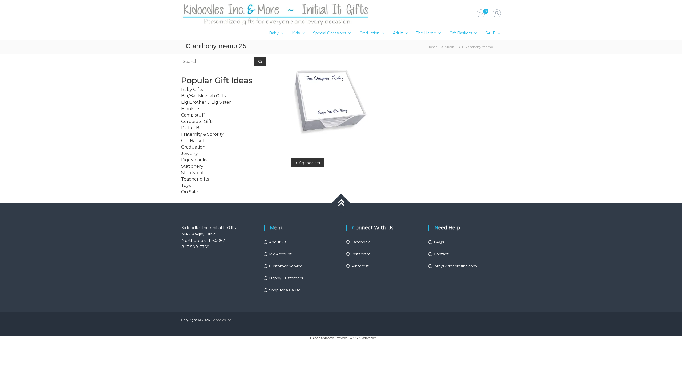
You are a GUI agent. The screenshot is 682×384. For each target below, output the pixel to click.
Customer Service (285, 266)
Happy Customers (286, 278)
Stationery (192, 166)
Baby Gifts (192, 89)
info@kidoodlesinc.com (455, 266)
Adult (398, 33)
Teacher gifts (195, 179)
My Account (280, 254)
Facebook (360, 242)
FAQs (439, 242)
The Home (426, 33)
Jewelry (189, 153)
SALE (490, 33)
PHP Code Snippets (320, 338)
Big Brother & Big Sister (206, 102)
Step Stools (193, 172)
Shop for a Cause (285, 290)
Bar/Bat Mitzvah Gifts (203, 95)
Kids (296, 33)
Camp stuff (193, 115)
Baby (274, 33)
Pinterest (360, 266)
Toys (186, 185)
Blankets (190, 108)
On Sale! (190, 191)
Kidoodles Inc (220, 320)
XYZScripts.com (366, 338)
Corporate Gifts (197, 121)
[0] (480, 13)
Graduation (369, 33)
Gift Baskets (460, 33)
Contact (441, 254)
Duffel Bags (193, 127)
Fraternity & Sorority (202, 134)
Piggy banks (194, 159)
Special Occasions (329, 33)
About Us (277, 242)
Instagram (361, 254)
